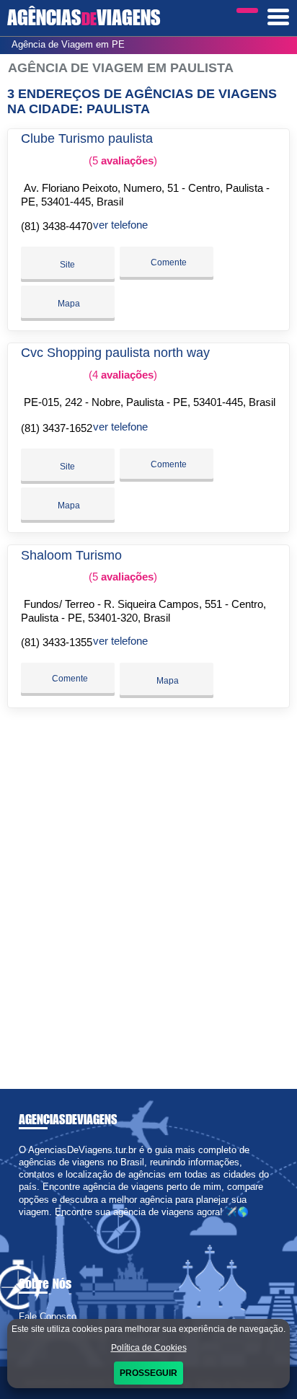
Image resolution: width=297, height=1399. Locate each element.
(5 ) (121, 160)
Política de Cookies (149, 1348)
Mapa (68, 304)
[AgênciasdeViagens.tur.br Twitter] (28, 1224)
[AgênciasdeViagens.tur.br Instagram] (35, 1224)
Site (67, 265)
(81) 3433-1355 (56, 642)
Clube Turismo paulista (87, 138)
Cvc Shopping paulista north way (115, 352)
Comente (167, 262)
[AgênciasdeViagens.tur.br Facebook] (22, 1224)
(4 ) (121, 374)
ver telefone (120, 225)
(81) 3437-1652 (56, 428)
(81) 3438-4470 (56, 226)
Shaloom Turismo (71, 555)
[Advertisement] (148, 892)
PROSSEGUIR (148, 1373)
